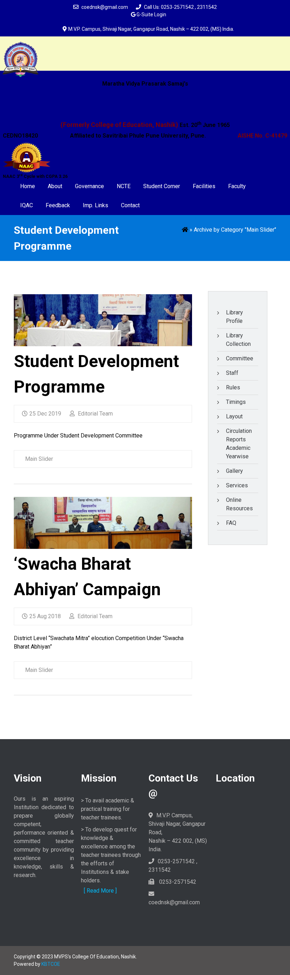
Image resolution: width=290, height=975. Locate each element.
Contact (130, 205)
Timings (236, 402)
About (55, 186)
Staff (232, 373)
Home (27, 186)
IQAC (26, 205)
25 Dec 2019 (45, 413)
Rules (233, 387)
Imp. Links (95, 205)
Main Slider (39, 458)
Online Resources (239, 504)
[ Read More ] (100, 890)
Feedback (58, 205)
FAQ (231, 523)
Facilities (204, 186)
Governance (89, 186)
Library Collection (238, 339)
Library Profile (234, 316)
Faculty (237, 186)
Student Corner (161, 186)
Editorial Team (94, 413)
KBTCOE (50, 964)
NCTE (123, 186)
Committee (239, 358)
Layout (234, 416)
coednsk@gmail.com (104, 7)
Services (237, 485)
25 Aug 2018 (45, 616)
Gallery (234, 471)
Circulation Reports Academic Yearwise (239, 444)
